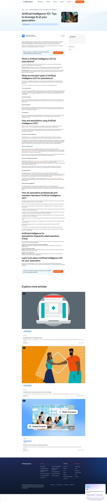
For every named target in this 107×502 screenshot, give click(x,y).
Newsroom (77, 470)
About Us (65, 466)
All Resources (77, 466)
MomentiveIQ (42, 466)
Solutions (42, 463)
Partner (64, 472)
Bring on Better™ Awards (67, 476)
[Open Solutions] (58, 1)
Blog (27, 9)
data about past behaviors (38, 161)
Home (23, 9)
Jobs (64, 470)
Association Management (56, 466)
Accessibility (66, 484)
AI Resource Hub (78, 472)
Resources (77, 463)
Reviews (64, 474)
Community (42, 477)
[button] (77, 38)
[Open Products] (51, 1)
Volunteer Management (44, 475)
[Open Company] (65, 1)
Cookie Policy (71, 484)
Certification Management (45, 473)
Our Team (65, 468)
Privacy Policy (52, 484)
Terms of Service (59, 484)
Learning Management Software (44, 471)
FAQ (76, 474)
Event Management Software (55, 469)
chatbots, (30, 137)
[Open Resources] (72, 1)
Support (76, 476)
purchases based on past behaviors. (31, 151)
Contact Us (65, 478)
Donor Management (55, 475)
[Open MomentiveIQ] (44, 1)
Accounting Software (55, 471)
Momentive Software (28, 127)
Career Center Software (56, 473)
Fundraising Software (44, 468)
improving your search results (53, 178)
